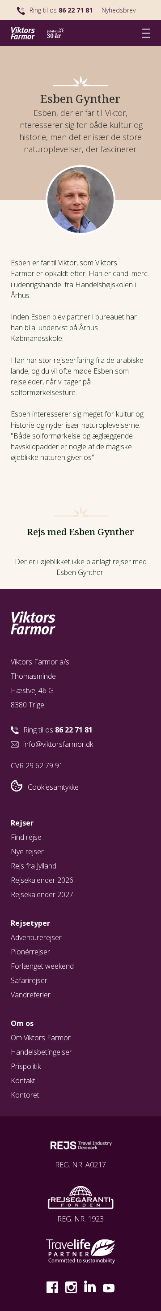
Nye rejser (27, 851)
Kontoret (25, 1095)
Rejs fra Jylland (33, 866)
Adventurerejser (36, 937)
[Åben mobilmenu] (146, 33)
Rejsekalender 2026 (42, 880)
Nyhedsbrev (119, 10)
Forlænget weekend (42, 966)
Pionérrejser (30, 952)
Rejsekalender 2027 (42, 894)
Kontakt (23, 1080)
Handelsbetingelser (41, 1052)
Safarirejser (29, 980)
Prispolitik (26, 1066)
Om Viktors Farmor (41, 1038)
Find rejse (26, 837)
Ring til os (61, 10)
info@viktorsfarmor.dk (58, 744)
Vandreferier (31, 995)
